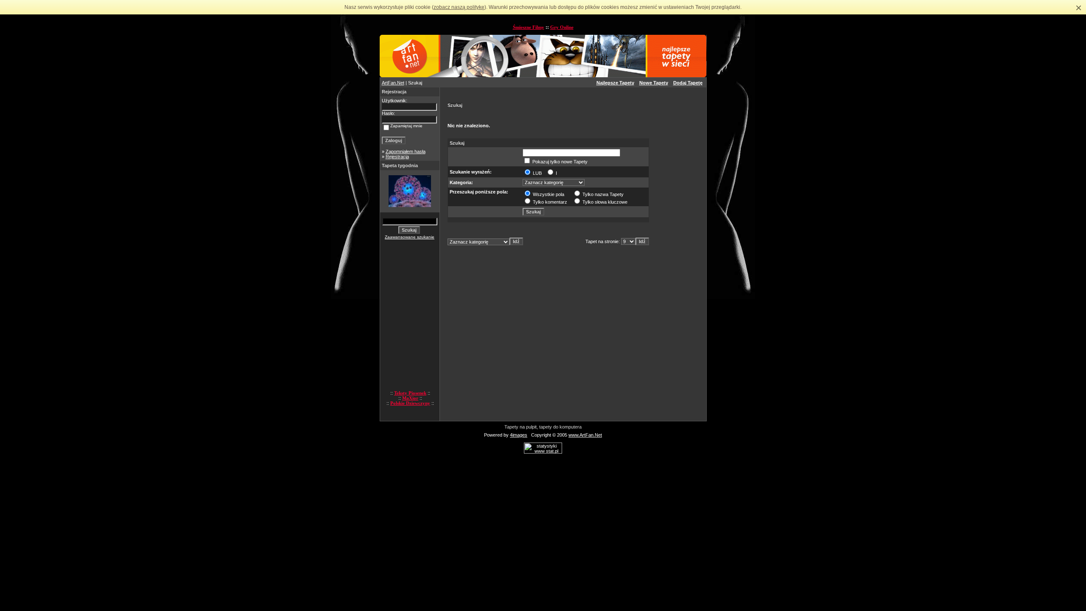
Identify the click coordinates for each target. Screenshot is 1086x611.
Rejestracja (397, 156)
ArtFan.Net (393, 82)
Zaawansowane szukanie (409, 237)
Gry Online (562, 27)
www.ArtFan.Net (585, 434)
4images (518, 434)
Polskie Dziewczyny (410, 403)
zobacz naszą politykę (459, 7)
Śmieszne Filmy (528, 27)
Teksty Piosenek (410, 392)
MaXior (410, 398)
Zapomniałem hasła (405, 151)
